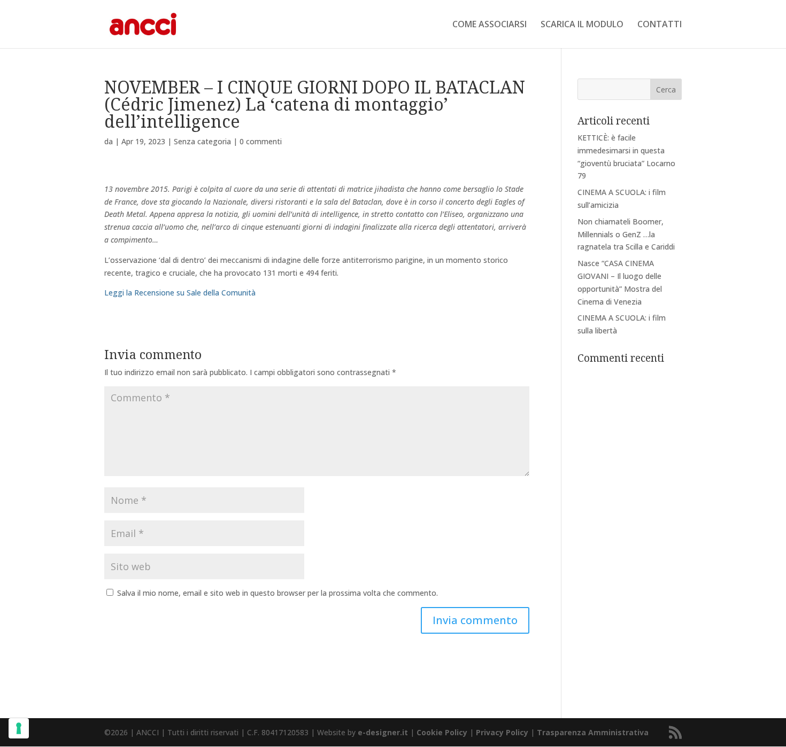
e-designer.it (383, 732)
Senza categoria (202, 141)
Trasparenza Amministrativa (593, 732)
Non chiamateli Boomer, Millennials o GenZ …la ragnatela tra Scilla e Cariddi (626, 234)
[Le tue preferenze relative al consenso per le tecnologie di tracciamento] (19, 728)
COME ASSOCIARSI (489, 25)
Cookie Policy (442, 732)
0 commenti (261, 141)
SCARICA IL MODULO (582, 25)
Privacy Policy (502, 732)
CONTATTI (659, 25)
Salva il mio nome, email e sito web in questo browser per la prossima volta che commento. (277, 593)
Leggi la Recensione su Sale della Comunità (180, 292)
